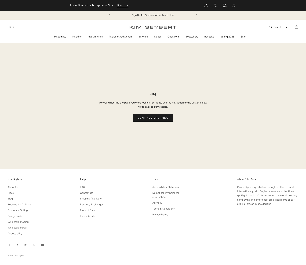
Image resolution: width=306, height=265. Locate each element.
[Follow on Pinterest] (34, 245)
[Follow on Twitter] (17, 245)
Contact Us (86, 192)
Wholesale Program (18, 221)
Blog (10, 198)
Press (11, 192)
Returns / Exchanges (91, 204)
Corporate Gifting (18, 210)
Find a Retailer (88, 216)
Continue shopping (153, 117)
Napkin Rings (95, 36)
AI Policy (157, 202)
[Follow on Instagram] (25, 245)
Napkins (76, 36)
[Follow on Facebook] (9, 245)
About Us (13, 187)
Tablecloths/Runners (120, 36)
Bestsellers (192, 36)
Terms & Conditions (163, 208)
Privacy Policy (160, 214)
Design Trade (15, 216)
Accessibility (15, 233)
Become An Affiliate (19, 204)
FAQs (83, 187)
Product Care (87, 210)
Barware (143, 36)
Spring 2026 (227, 36)
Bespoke (209, 36)
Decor (157, 36)
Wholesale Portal (17, 227)
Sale (243, 36)
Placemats (60, 36)
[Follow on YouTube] (42, 245)
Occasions (173, 36)
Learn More (168, 15)
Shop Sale (123, 5)
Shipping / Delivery (91, 198)
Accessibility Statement (166, 187)
